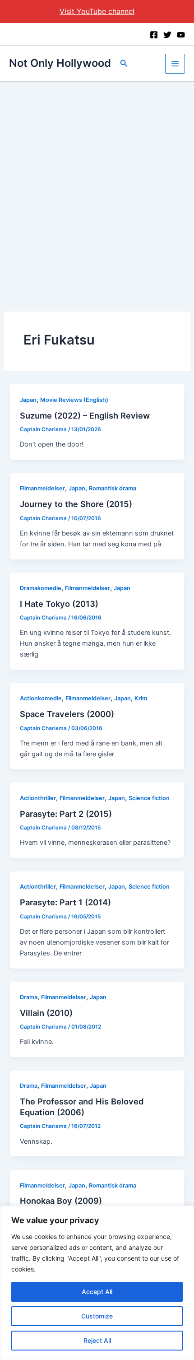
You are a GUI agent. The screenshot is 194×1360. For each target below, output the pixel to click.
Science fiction (149, 798)
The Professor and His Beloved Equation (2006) (82, 1106)
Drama (28, 997)
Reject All (97, 1340)
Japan (28, 399)
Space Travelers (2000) (67, 714)
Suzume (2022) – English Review (85, 415)
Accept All (97, 1291)
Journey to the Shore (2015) (76, 504)
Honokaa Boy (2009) (61, 1201)
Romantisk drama (112, 488)
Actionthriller (38, 798)
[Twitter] (167, 35)
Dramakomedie (40, 588)
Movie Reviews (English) (74, 399)
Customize (97, 1316)
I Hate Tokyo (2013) (59, 604)
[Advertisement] (97, 183)
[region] (97, 1283)
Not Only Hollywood (60, 63)
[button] (124, 63)
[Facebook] (154, 35)
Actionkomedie (41, 698)
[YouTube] (181, 35)
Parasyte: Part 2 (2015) (66, 814)
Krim (140, 698)
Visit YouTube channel (97, 11)
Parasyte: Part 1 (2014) (65, 902)
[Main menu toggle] (175, 64)
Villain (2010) (46, 1013)
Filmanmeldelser (42, 488)
